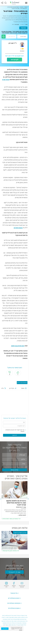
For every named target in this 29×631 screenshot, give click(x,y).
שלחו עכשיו (14, 470)
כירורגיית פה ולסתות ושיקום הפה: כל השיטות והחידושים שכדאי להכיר (16, 503)
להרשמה (14, 435)
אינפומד (25, 7)
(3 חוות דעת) (22, 50)
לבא (1, 498)
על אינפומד (13, 593)
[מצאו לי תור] (3, 36)
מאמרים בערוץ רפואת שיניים (13, 7)
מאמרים (21, 7)
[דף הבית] (14, 3)
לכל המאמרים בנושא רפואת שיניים (11, 519)
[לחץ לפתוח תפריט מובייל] (26, 3)
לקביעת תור (14, 59)
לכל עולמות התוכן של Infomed (11, 551)
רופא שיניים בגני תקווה (17, 346)
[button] (5, 3)
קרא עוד (23, 28)
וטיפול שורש (5, 79)
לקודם (28, 498)
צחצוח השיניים (18, 228)
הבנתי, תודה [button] (5, 628)
